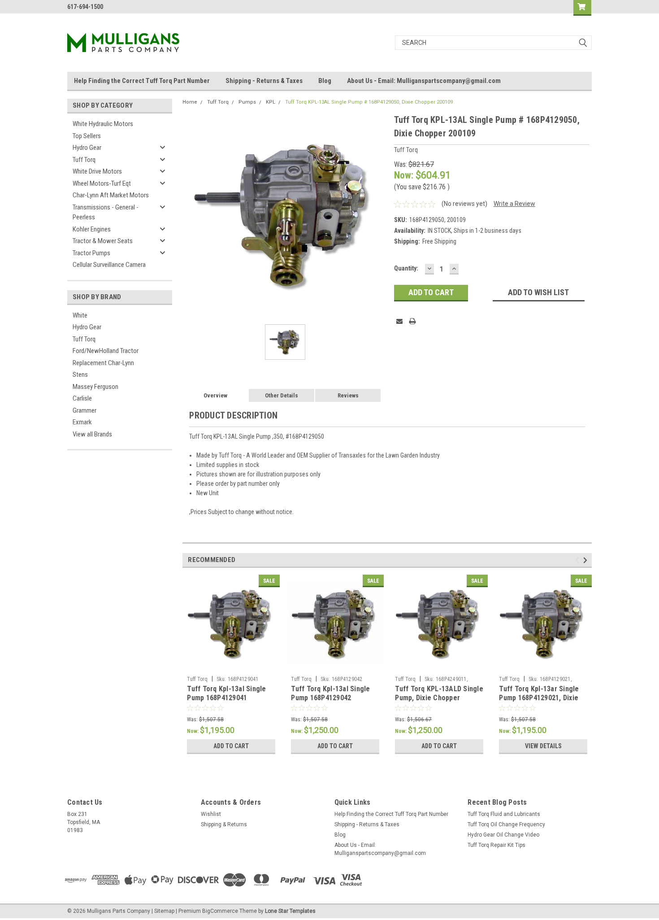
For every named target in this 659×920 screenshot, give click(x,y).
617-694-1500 (85, 6)
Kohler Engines (92, 229)
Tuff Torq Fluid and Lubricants (504, 814)
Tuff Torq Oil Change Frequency (506, 824)
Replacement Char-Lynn (103, 363)
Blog (324, 81)
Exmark (82, 422)
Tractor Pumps (91, 253)
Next (586, 560)
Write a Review (514, 203)
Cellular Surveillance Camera (109, 265)
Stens (80, 375)
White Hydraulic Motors (103, 124)
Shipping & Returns (224, 824)
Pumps (247, 102)
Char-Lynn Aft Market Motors (111, 195)
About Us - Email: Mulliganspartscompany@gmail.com (424, 81)
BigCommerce (220, 911)
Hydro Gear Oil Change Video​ (503, 835)
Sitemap (164, 911)
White (80, 315)
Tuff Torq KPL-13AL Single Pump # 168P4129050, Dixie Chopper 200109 (369, 102)
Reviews (348, 395)
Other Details (281, 395)
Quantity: (406, 268)
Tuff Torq (84, 160)
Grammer (84, 410)
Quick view (231, 665)
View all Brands (92, 434)
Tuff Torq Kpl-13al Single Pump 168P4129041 (226, 693)
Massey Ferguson (95, 387)
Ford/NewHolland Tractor (106, 351)
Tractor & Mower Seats (103, 241)
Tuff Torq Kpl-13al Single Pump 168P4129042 (330, 693)
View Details (543, 746)
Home (189, 102)
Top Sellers (87, 136)
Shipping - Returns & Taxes (264, 81)
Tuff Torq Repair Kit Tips (496, 845)
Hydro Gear (87, 148)
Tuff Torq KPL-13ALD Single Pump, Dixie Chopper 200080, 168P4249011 (439, 698)
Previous (578, 560)
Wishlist (211, 814)
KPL (270, 102)
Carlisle (82, 398)
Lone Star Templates (290, 911)
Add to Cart (231, 746)
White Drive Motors (97, 171)
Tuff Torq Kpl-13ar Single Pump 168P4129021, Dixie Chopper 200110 (539, 698)
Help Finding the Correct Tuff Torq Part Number (142, 81)
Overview (215, 395)
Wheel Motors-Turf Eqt (102, 183)
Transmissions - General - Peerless (106, 212)
